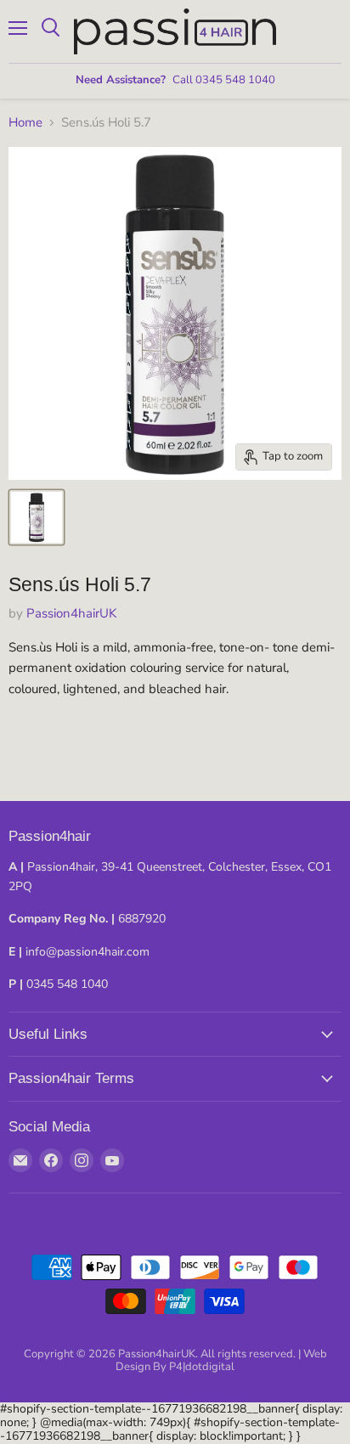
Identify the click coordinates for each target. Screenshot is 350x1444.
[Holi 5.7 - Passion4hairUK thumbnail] (36, 517)
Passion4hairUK (71, 613)
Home (25, 123)
